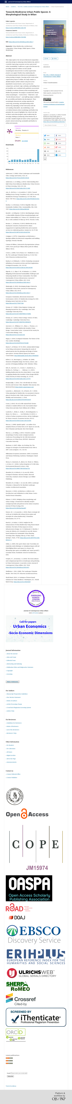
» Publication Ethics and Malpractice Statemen (19, 667)
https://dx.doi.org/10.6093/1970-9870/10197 (18, 399)
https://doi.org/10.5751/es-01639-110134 (17, 178)
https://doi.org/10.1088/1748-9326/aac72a (18, 468)
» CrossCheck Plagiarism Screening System (18, 707)
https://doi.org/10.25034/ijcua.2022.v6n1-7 (18, 293)
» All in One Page (11, 759)
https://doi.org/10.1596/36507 (22, 582)
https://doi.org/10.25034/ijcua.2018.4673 (17, 567)
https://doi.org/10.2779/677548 (15, 303)
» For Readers (10, 745)
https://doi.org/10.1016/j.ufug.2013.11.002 (18, 188)
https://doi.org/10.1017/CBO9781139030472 (18, 322)
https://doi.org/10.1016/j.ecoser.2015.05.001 (18, 420)
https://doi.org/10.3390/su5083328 (19, 209)
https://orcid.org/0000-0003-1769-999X (16, 37)
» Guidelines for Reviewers (14, 723)
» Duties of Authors (11, 701)
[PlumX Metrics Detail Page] (9, 131)
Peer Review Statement (14, 697)
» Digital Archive (11, 755)
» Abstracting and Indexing (14, 664)
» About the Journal (11, 654)
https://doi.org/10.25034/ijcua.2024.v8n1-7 (21, 42)
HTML (55, 58)
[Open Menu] (6, 1)
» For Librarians (10, 748)
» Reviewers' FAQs (11, 733)
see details (25, 141)
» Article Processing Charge (14, 704)
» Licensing (9, 674)
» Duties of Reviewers (12, 726)
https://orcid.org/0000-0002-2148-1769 (16, 28)
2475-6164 (35, 613)
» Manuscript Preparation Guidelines (17, 694)
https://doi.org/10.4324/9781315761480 (17, 343)
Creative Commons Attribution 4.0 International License (53, 104)
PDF (47, 58)
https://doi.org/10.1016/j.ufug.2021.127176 (18, 379)
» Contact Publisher (11, 777)
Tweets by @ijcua (11, 1086)
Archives (13, 6)
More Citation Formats (50, 125)
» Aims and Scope (11, 657)
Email (9, 1073)
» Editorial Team (11, 660)
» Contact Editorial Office (13, 774)
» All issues (9, 752)
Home (7, 6)
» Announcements (11, 762)
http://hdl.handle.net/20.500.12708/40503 (26, 355)
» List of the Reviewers (12, 730)
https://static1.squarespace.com (24, 387)
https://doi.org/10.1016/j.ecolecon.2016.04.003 (19, 267)
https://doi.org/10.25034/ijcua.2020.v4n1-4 (18, 282)
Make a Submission (12, 682)
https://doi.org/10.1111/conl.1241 (15, 335)
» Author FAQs (10, 711)
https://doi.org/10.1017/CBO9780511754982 (18, 314)
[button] (48, 135)
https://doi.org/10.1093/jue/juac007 (16, 508)
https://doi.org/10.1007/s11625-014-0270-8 (18, 232)
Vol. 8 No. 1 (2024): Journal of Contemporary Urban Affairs (33, 6)
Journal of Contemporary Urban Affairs (19, 2)
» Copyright (9, 670)
